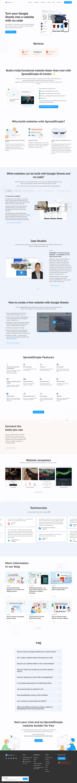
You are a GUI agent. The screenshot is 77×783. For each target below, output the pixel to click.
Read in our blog (55, 285)
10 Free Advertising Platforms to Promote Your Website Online (15, 589)
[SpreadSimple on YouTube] (13, 758)
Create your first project (13, 343)
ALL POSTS (38, 628)
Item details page (27, 367)
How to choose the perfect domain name (15, 617)
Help (46, 769)
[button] (59, 2)
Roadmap (47, 771)
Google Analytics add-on (29, 396)
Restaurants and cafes (29, 191)
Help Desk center (12, 338)
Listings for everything (49, 191)
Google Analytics (37, 765)
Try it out (38, 740)
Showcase (43, 2)
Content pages (43, 396)
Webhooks (59, 396)
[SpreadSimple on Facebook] (6, 758)
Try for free (11, 32)
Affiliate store (17, 191)
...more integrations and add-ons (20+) (38, 768)
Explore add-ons (11, 448)
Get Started (68, 2)
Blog (53, 2)
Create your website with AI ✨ (48, 106)
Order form (42, 367)
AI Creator (25, 763)
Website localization (28, 381)
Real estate (38, 191)
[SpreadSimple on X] (9, 758)
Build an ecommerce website (14, 222)
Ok (25, 778)
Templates (36, 2)
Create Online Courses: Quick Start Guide (36, 617)
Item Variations (60, 367)
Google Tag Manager (38, 763)
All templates (38, 492)
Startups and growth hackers (63, 191)
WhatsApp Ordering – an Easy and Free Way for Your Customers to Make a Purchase (38, 590)
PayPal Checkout (60, 381)
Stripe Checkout (10, 396)
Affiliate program (48, 757)
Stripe (35, 761)
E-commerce (9, 191)
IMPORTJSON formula (27, 757)
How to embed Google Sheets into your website (60, 617)
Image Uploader (27, 761)
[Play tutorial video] (54, 322)
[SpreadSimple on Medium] (11, 758)
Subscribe (61, 758)
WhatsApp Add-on (44, 381)
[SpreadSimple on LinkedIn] (16, 758)
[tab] (38, 651)
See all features (38, 412)
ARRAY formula (26, 759)
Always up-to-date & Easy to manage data (13, 367)
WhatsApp (36, 757)
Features (30, 2)
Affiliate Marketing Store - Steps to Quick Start (60, 588)
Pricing (48, 2)
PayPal (35, 759)
